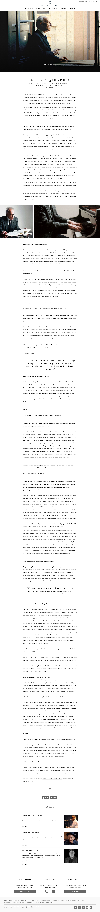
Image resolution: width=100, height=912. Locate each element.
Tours (26, 900)
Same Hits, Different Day (30, 850)
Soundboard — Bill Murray (30, 833)
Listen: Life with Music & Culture (52, 779)
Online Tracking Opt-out (19, 902)
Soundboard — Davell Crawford (32, 816)
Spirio (44, 8)
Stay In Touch (75, 891)
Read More (24, 826)
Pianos (38, 8)
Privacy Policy (7, 902)
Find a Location (24, 891)
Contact (11, 900)
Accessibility (29, 902)
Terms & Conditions (39, 902)
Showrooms (82, 1)
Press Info (16, 900)
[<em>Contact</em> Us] (53, 893)
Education (64, 8)
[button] (87, 1)
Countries (92, 1)
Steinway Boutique (34, 900)
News (22, 900)
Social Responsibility (46, 900)
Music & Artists (53, 8)
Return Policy (49, 902)
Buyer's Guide (29, 8)
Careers (72, 8)
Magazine (68, 900)
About (5, 900)
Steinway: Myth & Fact (78, 900)
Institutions (56, 900)
